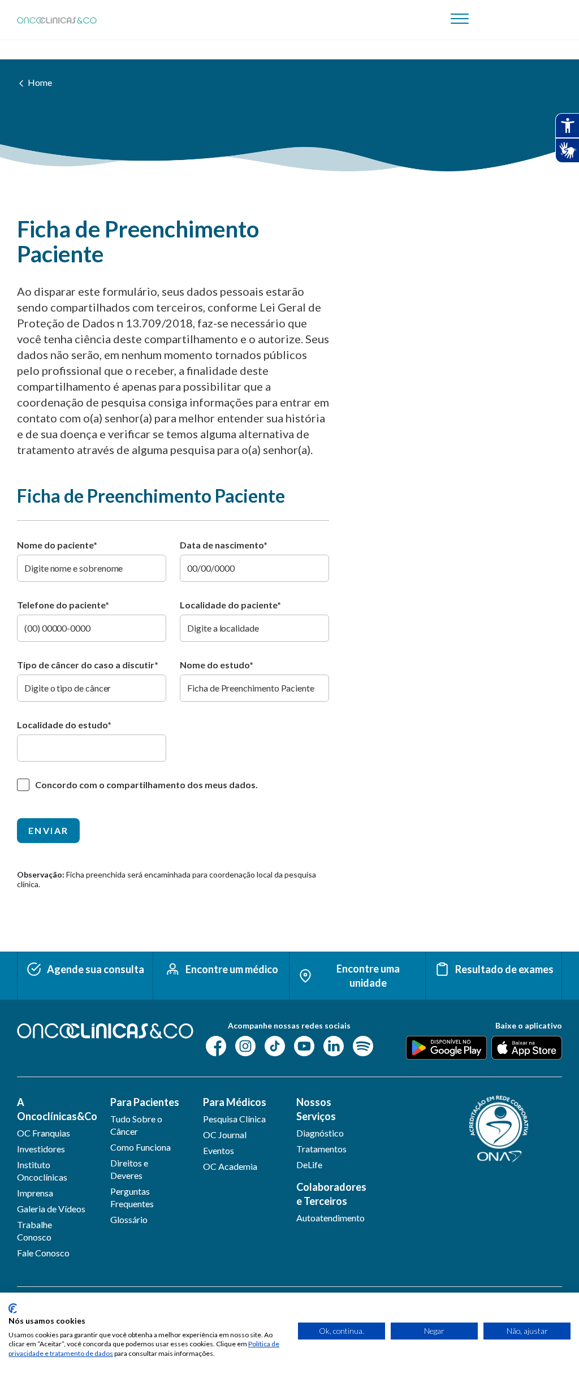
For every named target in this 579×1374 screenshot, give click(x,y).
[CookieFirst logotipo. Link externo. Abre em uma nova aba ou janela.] (12, 1308)
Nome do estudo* (216, 664)
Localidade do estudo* (64, 724)
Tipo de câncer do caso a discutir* (87, 664)
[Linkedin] (333, 1045)
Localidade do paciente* (230, 604)
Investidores (41, 1148)
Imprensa (35, 1192)
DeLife (309, 1164)
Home (40, 82)
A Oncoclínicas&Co (54, 1109)
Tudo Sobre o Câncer (136, 1125)
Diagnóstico (320, 1132)
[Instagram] (245, 1045)
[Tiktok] (275, 1045)
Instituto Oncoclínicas (42, 1170)
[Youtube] (304, 1045)
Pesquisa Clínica (234, 1118)
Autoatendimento (330, 1217)
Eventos (218, 1150)
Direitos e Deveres (129, 1169)
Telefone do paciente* (63, 604)
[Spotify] (363, 1045)
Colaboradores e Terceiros (331, 1194)
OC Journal (225, 1134)
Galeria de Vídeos (51, 1208)
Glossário (129, 1219)
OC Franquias (43, 1132)
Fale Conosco (43, 1252)
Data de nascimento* (223, 544)
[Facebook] (216, 1045)
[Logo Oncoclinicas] (57, 20)
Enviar (48, 830)
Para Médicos (234, 1102)
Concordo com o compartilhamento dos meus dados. (146, 784)
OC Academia (230, 1166)
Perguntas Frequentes (132, 1197)
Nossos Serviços (316, 1109)
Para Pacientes (144, 1102)
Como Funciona (140, 1147)
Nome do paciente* (57, 544)
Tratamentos (321, 1148)
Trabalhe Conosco (34, 1230)
